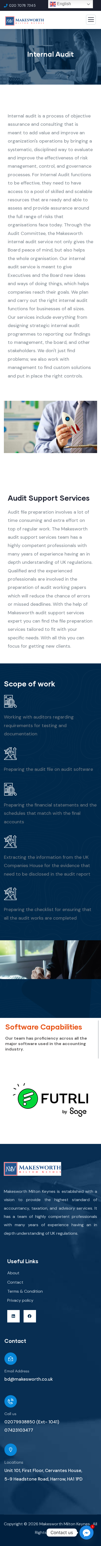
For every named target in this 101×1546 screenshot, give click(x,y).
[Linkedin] (13, 1316)
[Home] (32, 1169)
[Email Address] (10, 1358)
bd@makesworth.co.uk (28, 1379)
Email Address (16, 1371)
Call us (10, 1414)
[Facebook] (30, 1316)
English (63, 4)
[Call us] (10, 1401)
